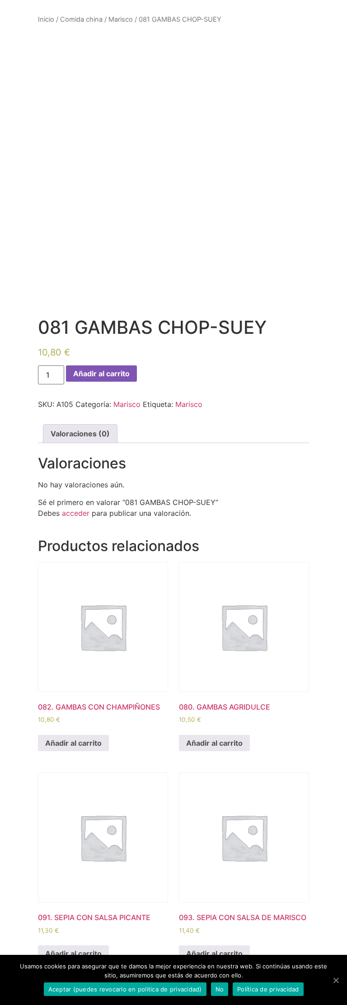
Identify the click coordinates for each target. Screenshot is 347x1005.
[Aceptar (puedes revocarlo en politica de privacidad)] (335, 980)
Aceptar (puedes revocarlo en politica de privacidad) (125, 989)
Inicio (46, 19)
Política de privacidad (268, 989)
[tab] (80, 433)
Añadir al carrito (101, 373)
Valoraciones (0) (80, 433)
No (220, 989)
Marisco (120, 19)
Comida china (81, 19)
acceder (75, 513)
